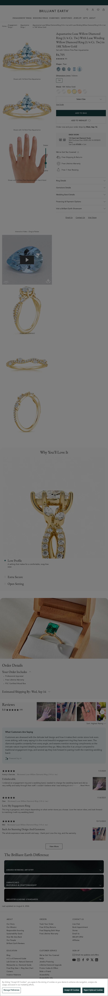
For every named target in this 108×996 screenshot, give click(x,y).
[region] (54, 987)
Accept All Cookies (71, 990)
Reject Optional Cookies (93, 990)
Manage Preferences (11, 990)
